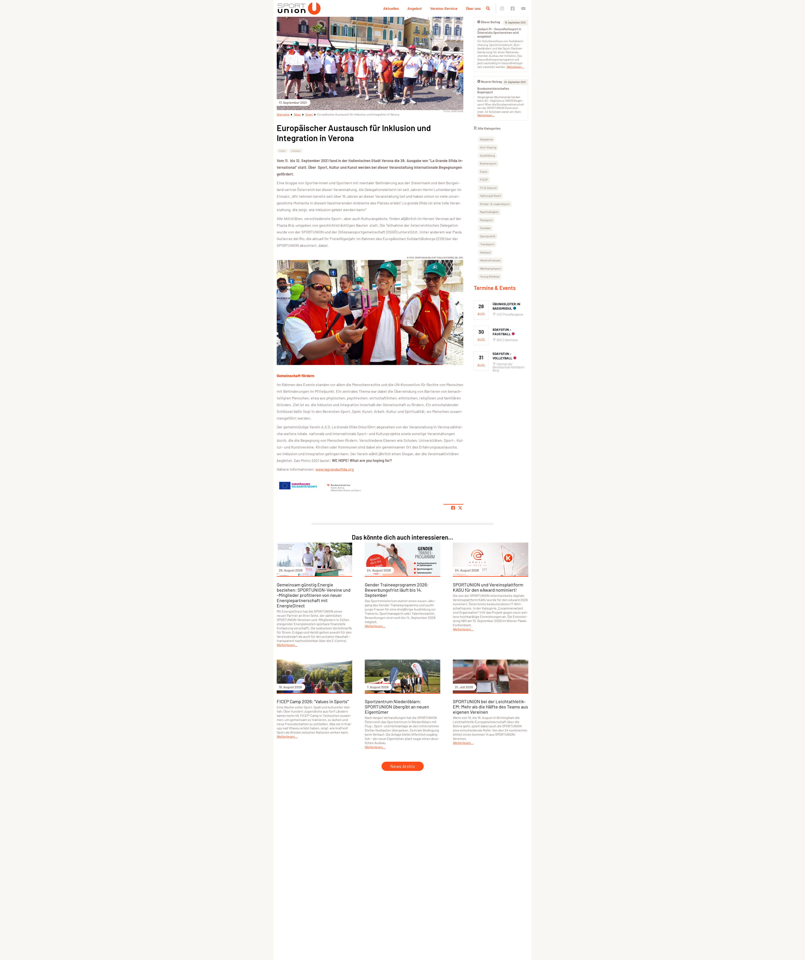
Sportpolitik (487, 236)
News (297, 114)
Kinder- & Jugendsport (495, 204)
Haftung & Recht (490, 195)
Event (309, 114)
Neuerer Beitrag (491, 81)
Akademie (486, 139)
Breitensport (488, 163)
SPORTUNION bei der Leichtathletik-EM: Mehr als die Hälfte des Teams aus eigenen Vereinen (490, 706)
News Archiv (402, 766)
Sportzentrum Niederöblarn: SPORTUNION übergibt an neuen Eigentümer (397, 706)
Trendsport (487, 244)
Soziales (295, 150)
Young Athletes (489, 276)
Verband (485, 252)
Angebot (414, 8)
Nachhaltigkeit (489, 212)
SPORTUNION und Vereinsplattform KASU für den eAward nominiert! (488, 587)
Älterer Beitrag (490, 22)
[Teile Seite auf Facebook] (453, 508)
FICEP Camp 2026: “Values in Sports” (313, 701)
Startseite (283, 114)
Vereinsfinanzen (490, 260)
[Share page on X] (460, 508)
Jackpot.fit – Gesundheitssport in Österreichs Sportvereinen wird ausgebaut (499, 32)
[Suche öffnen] (488, 8)
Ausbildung (487, 155)
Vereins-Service (443, 8)
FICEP (484, 179)
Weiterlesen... (515, 67)
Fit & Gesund (488, 188)
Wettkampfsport (490, 268)
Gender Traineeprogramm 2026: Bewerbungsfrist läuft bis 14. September (396, 590)
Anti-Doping (488, 147)
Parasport (486, 220)
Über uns (473, 8)
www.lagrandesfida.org (335, 469)
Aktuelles (391, 8)
